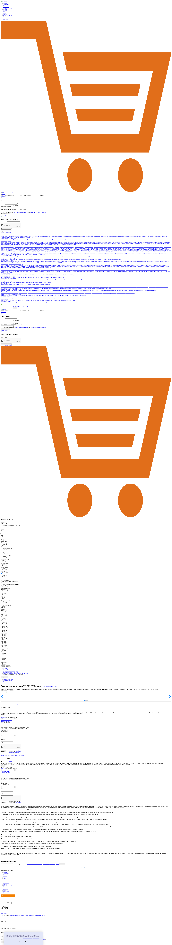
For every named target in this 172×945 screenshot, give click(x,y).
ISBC (128, 270)
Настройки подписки (86, 867)
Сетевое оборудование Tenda (123, 243)
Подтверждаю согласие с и (24, 212)
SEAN (136, 271)
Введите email (4, 222)
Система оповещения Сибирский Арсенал (155, 266)
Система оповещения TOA (45, 266)
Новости (5, 10)
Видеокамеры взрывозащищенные (9, 256)
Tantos (47, 271)
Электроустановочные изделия (53, 302)
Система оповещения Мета (112, 266)
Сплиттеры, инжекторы (114, 236)
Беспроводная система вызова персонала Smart (33, 261)
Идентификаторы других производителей (96, 271)
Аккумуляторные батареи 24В (124, 287)
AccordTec (3, 270)
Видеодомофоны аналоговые (39, 259)
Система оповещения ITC (90, 265)
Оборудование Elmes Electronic (112, 247)
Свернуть (3, 577)
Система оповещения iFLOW (63, 265)
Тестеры (31, 237)
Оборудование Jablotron (165, 247)
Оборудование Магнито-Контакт (138, 250)
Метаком (108, 271)
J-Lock (134, 270)
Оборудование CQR (56, 247)
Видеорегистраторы (30, 236)
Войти (42, 195)
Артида (78, 271)
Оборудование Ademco (6, 247)
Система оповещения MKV (114, 265)
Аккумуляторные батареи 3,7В (68, 287)
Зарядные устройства (40, 288)
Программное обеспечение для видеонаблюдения (66, 236)
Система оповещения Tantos (32, 266)
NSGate (66, 293)
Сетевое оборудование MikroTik (67, 243)
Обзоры (5, 11)
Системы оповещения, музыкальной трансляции (12, 264)
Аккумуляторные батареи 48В (138, 287)
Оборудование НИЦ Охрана (164, 250)
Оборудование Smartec (112, 248)
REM (74, 293)
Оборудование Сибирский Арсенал (133, 251)
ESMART (57, 270)
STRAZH (39, 271)
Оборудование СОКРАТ (31, 253)
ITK (46, 293)
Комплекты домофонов (20, 233)
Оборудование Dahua (76, 247)
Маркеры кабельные (96, 290)
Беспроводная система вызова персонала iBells (11, 261)
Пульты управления (162, 236)
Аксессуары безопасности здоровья (68, 297)
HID (87, 270)
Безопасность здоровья (6, 296)
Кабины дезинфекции (43, 297)
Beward (32, 270)
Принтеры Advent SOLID (21, 284)
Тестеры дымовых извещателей (32, 254)
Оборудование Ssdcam (123, 248)
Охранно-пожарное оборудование (8, 245)
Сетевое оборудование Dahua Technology (103, 242)
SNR (82, 293)
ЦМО (126, 293)
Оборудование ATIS (25, 247)
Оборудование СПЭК (88, 253)
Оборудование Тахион (9, 244)
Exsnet (66, 270)
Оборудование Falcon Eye (135, 247)
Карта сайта (6, 891)
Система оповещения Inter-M (77, 265)
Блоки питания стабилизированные (9, 287)
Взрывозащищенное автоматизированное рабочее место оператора (46, 256)
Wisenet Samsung (67, 271)
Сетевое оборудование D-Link (120, 242)
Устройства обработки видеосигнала (136, 236)
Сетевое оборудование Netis (81, 243)
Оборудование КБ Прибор (75, 250)
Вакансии (5, 17)
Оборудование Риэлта (84, 251)
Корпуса (86, 288)
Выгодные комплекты (6, 232)
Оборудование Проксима (19, 251)
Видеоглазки (77, 259)
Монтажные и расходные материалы (135, 290)
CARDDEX (36, 270)
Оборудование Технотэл (118, 253)
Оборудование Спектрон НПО (44, 253)
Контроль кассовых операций (48, 236)
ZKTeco (75, 271)
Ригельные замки (43, 279)
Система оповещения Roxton (155, 265)
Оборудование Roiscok (81, 248)
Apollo (18, 270)
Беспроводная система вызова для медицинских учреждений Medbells (78, 261)
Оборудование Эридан (161, 253)
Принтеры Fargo (39, 284)
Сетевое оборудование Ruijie (109, 243)
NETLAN (130, 293)
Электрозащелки (51, 279)
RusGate (38, 274)
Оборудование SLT (102, 248)
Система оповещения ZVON (72, 266)
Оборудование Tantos (142, 248)
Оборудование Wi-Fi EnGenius (58, 242)
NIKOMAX (62, 293)
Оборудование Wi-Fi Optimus (71, 242)
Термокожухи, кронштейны (7, 237)
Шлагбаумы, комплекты (6, 295)
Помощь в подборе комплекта (50, 686)
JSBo (137, 270)
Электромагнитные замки (33, 279)
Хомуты (155, 290)
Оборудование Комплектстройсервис (100, 250)
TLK (133, 293)
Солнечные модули (106, 288)
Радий (128, 271)
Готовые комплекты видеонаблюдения (9, 236)
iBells (109, 270)
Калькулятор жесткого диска (9, 886)
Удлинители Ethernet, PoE (41, 244)
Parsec (155, 270)
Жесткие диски (82, 236)
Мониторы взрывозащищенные (24, 256)
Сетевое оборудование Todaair (137, 243)
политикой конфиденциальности (34, 864)
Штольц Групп (159, 271)
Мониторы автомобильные (58, 239)
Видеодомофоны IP (14, 259)
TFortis (96, 293)
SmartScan (23, 282)
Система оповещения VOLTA (58, 266)
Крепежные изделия (76, 290)
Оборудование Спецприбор (76, 253)
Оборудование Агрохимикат (21, 249)
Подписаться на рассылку (8, 895)
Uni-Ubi (58, 271)
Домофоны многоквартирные (114, 259)
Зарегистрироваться (5, 213)
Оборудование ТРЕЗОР (129, 253)
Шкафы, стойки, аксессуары (7, 291)
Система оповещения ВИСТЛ (45, 267)
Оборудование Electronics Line (98, 247)
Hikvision (91, 270)
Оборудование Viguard (152, 248)
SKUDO (15, 271)
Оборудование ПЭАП (43, 251)
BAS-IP (28, 270)
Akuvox (12, 270)
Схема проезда (4, 910)
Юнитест (11, 272)
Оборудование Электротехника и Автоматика (145, 253)
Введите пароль (23, 195)
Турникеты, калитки (5, 273)
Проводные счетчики (32, 277)
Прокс (115, 271)
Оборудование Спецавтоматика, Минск (60, 253)
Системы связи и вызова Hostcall (70, 262)
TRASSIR (51, 271)
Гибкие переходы (77, 279)
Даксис (85, 271)
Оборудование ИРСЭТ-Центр (62, 250)
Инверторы (67, 288)
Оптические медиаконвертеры (22, 244)
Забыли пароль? (4, 215)
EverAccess (62, 270)
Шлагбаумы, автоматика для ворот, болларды (11, 294)
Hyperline (40, 293)
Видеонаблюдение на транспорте (8, 238)
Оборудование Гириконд (128, 249)
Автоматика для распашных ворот (20, 295)
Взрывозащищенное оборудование (8, 255)
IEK (44, 293)
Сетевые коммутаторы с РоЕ (7, 242)
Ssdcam (35, 271)
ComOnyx (17, 293)
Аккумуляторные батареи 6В (96, 287)
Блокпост (61, 274)
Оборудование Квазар (86, 250)
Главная (5, 3)
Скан (45, 282)
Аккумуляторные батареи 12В (110, 287)
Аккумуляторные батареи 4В (82, 287)
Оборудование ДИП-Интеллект (141, 249)
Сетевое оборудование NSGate (95, 243)
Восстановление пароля (6, 228)
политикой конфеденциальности (21, 212)
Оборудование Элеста (48, 300)
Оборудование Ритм (74, 251)
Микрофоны (26, 237)
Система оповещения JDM (102, 265)
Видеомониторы (89, 236)
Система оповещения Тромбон (18, 267)
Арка (34, 282)
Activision (7, 270)
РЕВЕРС (132, 271)
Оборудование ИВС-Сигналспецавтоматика (158, 249)
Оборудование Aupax (35, 247)
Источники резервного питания (24, 287)
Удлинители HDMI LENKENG (54, 244)
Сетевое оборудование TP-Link (151, 243)
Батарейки (62, 288)
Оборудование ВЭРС (117, 249)
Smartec (21, 271)
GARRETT (3, 282)
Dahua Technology (48, 270)
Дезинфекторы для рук (54, 297)
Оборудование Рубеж (94, 251)
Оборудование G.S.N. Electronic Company (150, 247)
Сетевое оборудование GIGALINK (135, 242)
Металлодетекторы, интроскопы (8, 281)
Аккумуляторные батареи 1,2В (54, 287)
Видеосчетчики (12, 277)
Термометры (4, 297)
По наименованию (7, 681)
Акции (4, 13)
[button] (2, 696)
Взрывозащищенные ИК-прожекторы (87, 256)
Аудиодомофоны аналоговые (25, 259)
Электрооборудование (6, 301)
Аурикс (57, 274)
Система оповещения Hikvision (49, 265)
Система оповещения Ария (85, 266)
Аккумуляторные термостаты (28, 288)
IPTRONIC (119, 270)
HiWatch (102, 270)
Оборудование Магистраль (152, 250)
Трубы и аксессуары (18, 290)
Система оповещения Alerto (7, 265)
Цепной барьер (63, 295)
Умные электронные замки (7, 279)
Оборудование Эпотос (59, 300)
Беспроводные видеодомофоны (53, 259)
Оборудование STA (132, 248)
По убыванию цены (7, 680)
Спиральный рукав (148, 290)
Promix (162, 270)
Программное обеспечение (43, 277)
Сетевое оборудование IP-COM (8, 243)
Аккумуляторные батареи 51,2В (152, 287)
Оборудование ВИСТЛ (21, 250)
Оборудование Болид (79, 249)
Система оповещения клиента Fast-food (53, 261)
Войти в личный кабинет (6, 230)
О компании (6, 4)
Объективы (96, 236)
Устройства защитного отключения (24, 302)
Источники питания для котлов (39, 287)
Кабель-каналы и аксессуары (49, 290)
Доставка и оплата (7, 8)
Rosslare (2, 271)
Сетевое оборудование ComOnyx (86, 242)
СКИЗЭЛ (48, 282)
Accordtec (5, 293)
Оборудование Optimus (39, 248)
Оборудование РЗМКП (63, 251)
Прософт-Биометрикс (122, 271)
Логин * (2, 203)
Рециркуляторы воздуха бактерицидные (16, 297)
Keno (145, 270)
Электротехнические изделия (39, 302)
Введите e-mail (4, 195)
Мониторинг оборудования (18, 254)
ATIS (25, 270)
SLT (80, 293)
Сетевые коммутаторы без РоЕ (21, 242)
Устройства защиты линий (151, 236)
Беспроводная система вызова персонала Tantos (138, 261)
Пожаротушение (4, 299)
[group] (86, 696)
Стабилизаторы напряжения (77, 288)
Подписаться (62, 864)
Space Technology (30, 271)
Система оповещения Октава (125, 266)
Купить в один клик (5, 721)
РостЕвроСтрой (67, 274)
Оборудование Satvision (92, 248)
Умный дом (42, 254)
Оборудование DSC (86, 247)
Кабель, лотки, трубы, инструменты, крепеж (11, 289)
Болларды (69, 295)
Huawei (106, 270)
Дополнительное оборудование (72, 239)
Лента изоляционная (86, 290)
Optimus (148, 270)
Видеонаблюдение (5, 235)
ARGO (22, 270)
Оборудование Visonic (163, 248)
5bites (2, 293)
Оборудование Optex (29, 248)
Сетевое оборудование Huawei (150, 242)
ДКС (103, 293)
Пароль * (19, 203)
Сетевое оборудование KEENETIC (23, 243)
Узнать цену (3, 717)
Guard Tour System (82, 270)
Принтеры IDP (46, 284)
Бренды (5, 14)
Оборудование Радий (53, 251)
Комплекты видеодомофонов (67, 259)
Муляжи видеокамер (18, 237)
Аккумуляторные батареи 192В (13, 288)
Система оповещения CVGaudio (21, 265)
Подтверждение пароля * (6, 206)
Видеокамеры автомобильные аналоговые (42, 239)
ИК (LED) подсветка (104, 236)
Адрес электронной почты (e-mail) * (9, 209)
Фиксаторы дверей (68, 279)
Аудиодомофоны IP (5, 259)
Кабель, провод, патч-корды (7, 290)
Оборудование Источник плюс (8, 300)
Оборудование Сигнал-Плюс (160, 251)
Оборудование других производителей (36, 250)
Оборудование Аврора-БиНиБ (8, 249)
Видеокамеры (21, 236)
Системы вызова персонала (7, 260)
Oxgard (152, 270)
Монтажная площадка (122, 290)
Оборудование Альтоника (34, 249)
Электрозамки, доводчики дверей (8, 278)
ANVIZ (15, 270)
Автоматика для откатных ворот (52, 295)
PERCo (159, 270)
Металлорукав (26, 290)
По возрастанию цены (8, 679)
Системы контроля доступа (7, 268)
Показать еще (4, 579)
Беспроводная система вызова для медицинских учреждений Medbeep (111, 261)
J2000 (131, 270)
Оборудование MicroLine (6, 248)
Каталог (5, 5)
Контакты (5, 19)
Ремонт (5, 16)
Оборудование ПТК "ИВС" (31, 251)
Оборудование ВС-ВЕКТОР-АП (104, 249)
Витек (81, 271)
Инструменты (59, 290)
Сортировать (4, 677)
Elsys (54, 270)
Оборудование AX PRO (45, 247)
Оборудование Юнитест (6, 254)
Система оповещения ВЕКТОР (99, 266)
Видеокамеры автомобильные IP (25, 239)
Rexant (77, 293)
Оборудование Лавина (125, 250)
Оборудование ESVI (124, 247)
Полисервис (116, 293)
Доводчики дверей (59, 279)
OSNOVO (70, 293)
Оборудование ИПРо (50, 250)
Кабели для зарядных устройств (52, 288)
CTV (43, 270)
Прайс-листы (6, 7)
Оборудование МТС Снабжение (22, 300)
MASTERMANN (51, 293)
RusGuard (6, 271)
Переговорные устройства (87, 259)
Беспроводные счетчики (21, 277)
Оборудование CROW (66, 247)
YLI (72, 271)
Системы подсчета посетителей (8, 276)
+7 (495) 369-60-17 (25, 306)
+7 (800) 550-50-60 (16, 306)
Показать (17, 205)
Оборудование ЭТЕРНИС (70, 300)
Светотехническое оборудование (8, 302)
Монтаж (5, 9)
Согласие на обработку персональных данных (34, 915)
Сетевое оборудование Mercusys (52, 243)
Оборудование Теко (107, 253)
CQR (40, 270)
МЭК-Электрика (109, 293)
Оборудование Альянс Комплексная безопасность (51, 249)
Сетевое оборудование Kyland (38, 243)
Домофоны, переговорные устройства (9, 258)
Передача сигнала (124, 236)
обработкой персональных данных (38, 212)
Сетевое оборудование (6, 241)
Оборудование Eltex (33, 242)
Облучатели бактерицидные (31, 297)
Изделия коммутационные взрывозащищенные (107, 256)
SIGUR (11, 271)
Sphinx (27, 282)
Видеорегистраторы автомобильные (9, 239)
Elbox (33, 293)
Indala (115, 270)
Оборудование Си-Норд (6, 253)
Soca (24, 271)
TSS (55, 271)
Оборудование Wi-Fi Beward (44, 242)
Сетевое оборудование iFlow (164, 242)
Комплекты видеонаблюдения (8, 233)
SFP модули (32, 244)
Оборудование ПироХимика (36, 300)
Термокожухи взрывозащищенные (70, 256)
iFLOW (112, 270)
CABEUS (12, 293)
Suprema (44, 271)
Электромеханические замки (20, 279)
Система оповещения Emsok (35, 265)
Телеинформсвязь (151, 271)
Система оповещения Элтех (32, 267)
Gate (76, 270)
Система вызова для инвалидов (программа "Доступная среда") (32, 262)
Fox (74, 270)
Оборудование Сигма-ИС (147, 251)
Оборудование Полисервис (7, 251)
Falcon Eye (71, 270)
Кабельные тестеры (67, 290)
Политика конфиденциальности (16, 915)
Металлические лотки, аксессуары (109, 290)
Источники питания (5, 285)
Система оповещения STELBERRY (17, 266)
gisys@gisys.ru (4, 913)
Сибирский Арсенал (142, 271)
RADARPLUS (32, 274)
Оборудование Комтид (114, 250)
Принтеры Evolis (31, 284)
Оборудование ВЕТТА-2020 (90, 249)
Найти (15, 307)
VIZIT (61, 271)
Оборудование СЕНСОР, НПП (106, 251)
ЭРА (7, 272)
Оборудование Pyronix (71, 248)
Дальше (2, 714)
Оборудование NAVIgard (18, 248)
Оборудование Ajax (16, 247)
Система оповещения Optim (142, 265)
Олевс (112, 271)
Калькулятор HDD (7, 15)
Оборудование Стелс (98, 253)
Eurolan (36, 293)
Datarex (30, 293)
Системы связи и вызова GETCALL (55, 262)
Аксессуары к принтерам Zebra (8, 284)
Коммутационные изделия (36, 290)
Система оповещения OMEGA (128, 265)
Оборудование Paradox (50, 248)
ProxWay (166, 270)
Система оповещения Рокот (138, 266)
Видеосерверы (38, 236)
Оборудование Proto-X (60, 248)
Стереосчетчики (4, 277)
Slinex (18, 271)
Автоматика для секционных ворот (36, 295)
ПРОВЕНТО (122, 293)
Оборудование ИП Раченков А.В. (8, 250)
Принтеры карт (4, 283)
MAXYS (57, 293)
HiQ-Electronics (96, 270)
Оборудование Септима (119, 251)
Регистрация (3, 196)
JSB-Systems (141, 270)
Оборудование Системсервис (19, 253)
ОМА (20, 274)
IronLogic (124, 270)
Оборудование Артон (68, 249)
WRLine (100, 293)
